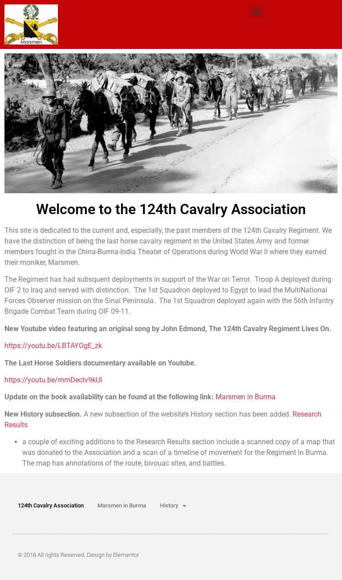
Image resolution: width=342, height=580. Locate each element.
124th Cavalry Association (51, 505)
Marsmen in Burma (246, 397)
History (169, 505)
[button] (256, 11)
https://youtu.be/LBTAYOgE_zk (53, 345)
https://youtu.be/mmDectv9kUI (53, 380)
